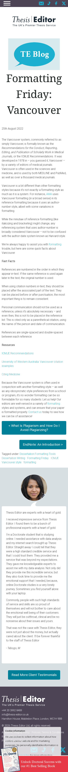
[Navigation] (7, 4)
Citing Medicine (11, 374)
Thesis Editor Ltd (20, 725)
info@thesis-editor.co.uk (15, 714)
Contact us (35, 412)
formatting (54, 244)
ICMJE (55, 458)
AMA (49, 194)
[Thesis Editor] (34, 21)
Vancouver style (11, 462)
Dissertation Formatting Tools (38, 454)
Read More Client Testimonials (34, 675)
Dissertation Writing (13, 458)
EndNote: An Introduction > (43, 444)
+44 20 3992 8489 (12, 710)
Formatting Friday (38, 458)
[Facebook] (56, 3)
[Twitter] (63, 3)
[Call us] (48, 3)
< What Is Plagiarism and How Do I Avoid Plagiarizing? (34, 428)
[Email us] (41, 3)
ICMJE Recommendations (18, 353)
